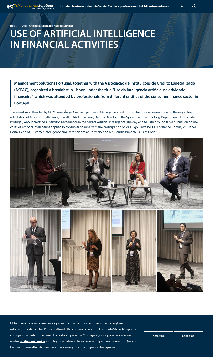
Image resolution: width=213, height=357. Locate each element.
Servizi (102, 6)
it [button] (182, 6)
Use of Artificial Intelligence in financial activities (47, 26)
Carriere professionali (123, 6)
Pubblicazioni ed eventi (155, 6)
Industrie (91, 6)
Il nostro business (71, 6)
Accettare (159, 336)
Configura (188, 336)
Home (13, 26)
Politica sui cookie (32, 341)
